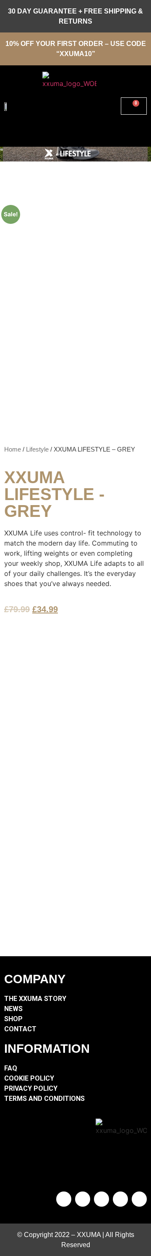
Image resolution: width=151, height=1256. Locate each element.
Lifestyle (37, 449)
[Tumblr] (82, 1199)
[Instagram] (120, 1199)
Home (12, 449)
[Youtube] (139, 1199)
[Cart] (134, 106)
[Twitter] (101, 1199)
